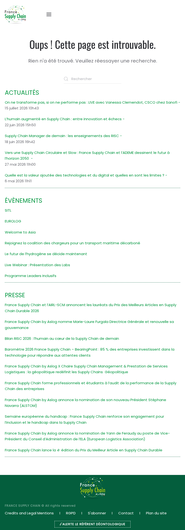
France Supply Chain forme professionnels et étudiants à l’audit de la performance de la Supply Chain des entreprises (90, 385)
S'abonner (97, 513)
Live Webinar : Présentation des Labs (37, 264)
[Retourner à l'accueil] (15, 14)
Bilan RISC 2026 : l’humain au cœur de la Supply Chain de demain (62, 338)
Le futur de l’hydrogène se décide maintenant (46, 253)
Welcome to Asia (20, 232)
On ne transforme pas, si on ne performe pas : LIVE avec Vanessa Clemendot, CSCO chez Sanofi (91, 102)
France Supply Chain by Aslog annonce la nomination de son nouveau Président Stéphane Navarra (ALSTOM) (85, 402)
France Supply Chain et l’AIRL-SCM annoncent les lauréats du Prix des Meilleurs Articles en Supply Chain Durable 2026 (90, 307)
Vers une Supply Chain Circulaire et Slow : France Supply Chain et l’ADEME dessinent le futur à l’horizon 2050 (87, 155)
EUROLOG (13, 221)
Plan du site (156, 513)
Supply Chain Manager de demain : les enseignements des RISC (62, 135)
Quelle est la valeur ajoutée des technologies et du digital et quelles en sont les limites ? (84, 175)
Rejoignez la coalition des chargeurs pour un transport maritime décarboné (72, 243)
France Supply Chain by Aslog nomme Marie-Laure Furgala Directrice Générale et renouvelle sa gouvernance (89, 324)
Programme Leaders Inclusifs (30, 275)
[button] (48, 14)
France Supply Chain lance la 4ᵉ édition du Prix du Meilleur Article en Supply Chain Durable (83, 450)
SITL (8, 210)
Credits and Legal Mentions (29, 513)
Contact (126, 513)
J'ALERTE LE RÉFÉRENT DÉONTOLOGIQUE (92, 524)
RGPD (71, 513)
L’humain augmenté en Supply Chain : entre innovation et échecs (63, 118)
